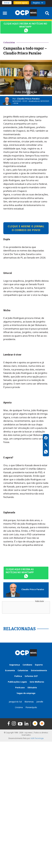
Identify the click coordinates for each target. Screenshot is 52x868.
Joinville (39, 701)
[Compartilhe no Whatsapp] (46, 452)
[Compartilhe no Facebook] (46, 438)
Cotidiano (27, 664)
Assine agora (21, 2)
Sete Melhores (37, 681)
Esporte (39, 664)
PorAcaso (20, 687)
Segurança (14, 664)
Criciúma (19, 707)
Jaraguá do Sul (15, 701)
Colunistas (23, 670)
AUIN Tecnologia (37, 738)
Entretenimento (39, 670)
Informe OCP (31, 676)
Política (18, 676)
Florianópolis (31, 707)
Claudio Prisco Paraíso (28, 98)
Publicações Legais (17, 681)
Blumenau (29, 701)
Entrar (7, 2)
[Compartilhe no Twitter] (46, 445)
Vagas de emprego (26, 693)
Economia (10, 670)
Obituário (32, 687)
